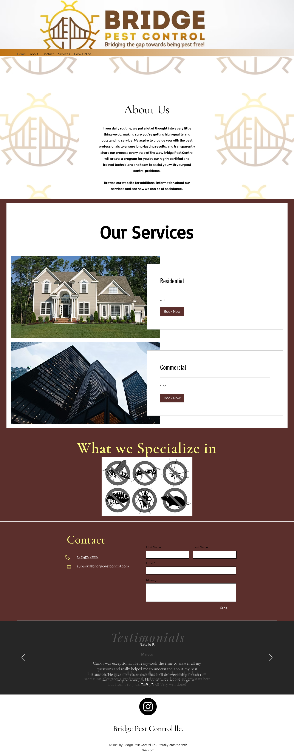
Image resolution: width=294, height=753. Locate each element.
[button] (172, 311)
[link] (215, 281)
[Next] (270, 657)
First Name (153, 547)
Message (152, 579)
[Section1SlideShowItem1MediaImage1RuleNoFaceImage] (142, 683)
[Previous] (23, 657)
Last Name (200, 547)
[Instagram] (148, 706)
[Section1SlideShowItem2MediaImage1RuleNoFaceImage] (147, 684)
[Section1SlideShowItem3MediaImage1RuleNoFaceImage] (152, 683)
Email (149, 563)
